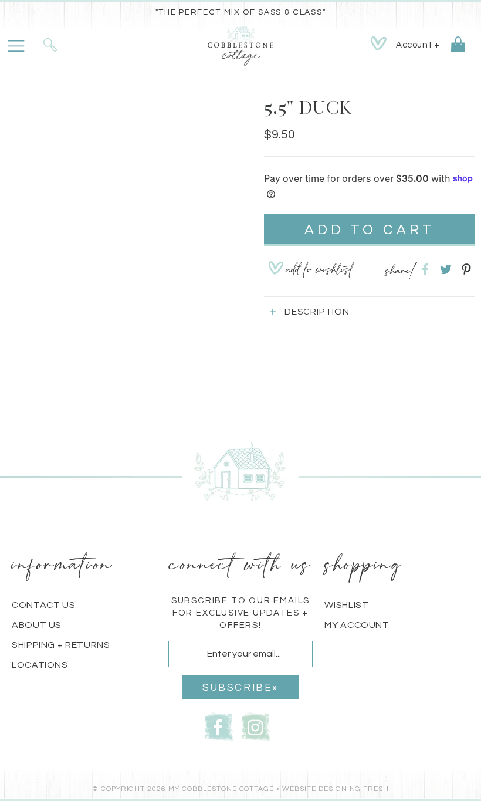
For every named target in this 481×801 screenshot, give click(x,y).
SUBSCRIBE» (240, 687)
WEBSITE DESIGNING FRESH (335, 789)
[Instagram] (255, 725)
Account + (417, 44)
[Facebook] (218, 725)
